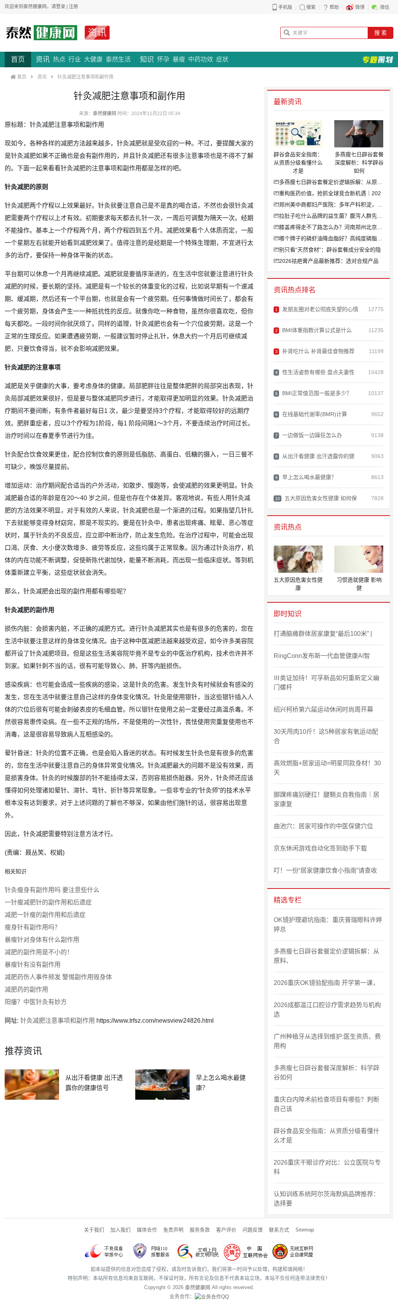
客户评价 (226, 1230)
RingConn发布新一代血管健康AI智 (322, 655)
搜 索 (380, 33)
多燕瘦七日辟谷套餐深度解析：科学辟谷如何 (326, 1073)
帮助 (334, 7)
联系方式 (279, 1230)
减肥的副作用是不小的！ (39, 952)
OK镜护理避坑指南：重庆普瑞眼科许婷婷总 (328, 924)
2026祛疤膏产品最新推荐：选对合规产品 (329, 261)
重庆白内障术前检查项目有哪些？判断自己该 (326, 1104)
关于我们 (94, 1230)
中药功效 (200, 59)
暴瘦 (179, 59)
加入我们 (120, 1230)
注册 (73, 6)
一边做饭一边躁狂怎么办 (308, 435)
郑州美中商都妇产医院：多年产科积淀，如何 (331, 204)
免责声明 (173, 1230)
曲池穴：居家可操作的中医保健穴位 (323, 826)
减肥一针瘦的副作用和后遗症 (45, 914)
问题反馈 (253, 1230)
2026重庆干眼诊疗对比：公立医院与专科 (327, 1167)
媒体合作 (147, 1230)
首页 (18, 59)
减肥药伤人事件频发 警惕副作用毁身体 (58, 977)
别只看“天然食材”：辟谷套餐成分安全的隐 (330, 250)
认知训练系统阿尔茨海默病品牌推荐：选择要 (326, 1199)
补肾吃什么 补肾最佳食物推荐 (314, 351)
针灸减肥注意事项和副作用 (57, 1020)
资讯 (97, 32)
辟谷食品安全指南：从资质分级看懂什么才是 (326, 1136)
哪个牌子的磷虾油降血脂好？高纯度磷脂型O (331, 238)
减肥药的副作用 (26, 989)
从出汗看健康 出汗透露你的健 (314, 456)
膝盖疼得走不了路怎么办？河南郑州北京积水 (331, 227)
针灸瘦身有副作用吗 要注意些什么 (52, 890)
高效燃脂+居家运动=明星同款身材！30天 (327, 768)
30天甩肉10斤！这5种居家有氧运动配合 (326, 736)
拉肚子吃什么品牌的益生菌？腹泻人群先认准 (331, 216)
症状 (222, 59)
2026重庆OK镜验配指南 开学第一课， (326, 983)
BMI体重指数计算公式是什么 (313, 330)
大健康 (93, 59)
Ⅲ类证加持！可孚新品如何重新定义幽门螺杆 (326, 683)
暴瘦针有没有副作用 (33, 964)
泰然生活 (118, 59)
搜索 (311, 7)
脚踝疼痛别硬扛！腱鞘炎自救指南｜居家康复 (326, 799)
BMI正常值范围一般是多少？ (313, 393)
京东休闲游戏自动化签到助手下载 (320, 848)
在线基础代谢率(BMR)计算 (311, 414)
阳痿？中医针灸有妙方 (36, 1002)
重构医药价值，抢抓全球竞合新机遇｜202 (330, 193)
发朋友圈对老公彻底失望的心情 (316, 309)
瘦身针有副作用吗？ (33, 927)
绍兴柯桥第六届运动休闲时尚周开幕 (323, 709)
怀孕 (163, 59)
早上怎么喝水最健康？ (306, 477)
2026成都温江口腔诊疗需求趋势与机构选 (327, 1010)
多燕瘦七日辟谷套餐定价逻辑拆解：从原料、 (331, 182)
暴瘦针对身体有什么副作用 (42, 939)
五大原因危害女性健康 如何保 (316, 498)
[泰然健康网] (42, 32)
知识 (147, 59)
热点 (59, 59)
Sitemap (304, 1230)
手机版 (285, 7)
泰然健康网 (104, 113)
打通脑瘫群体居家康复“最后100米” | (323, 633)
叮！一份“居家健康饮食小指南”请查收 (325, 870)
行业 (74, 59)
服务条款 (200, 1230)
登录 (60, 6)
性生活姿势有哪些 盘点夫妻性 (314, 372)
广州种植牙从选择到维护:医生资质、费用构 (327, 1041)
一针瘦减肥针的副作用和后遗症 (48, 902)
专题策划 (377, 59)
